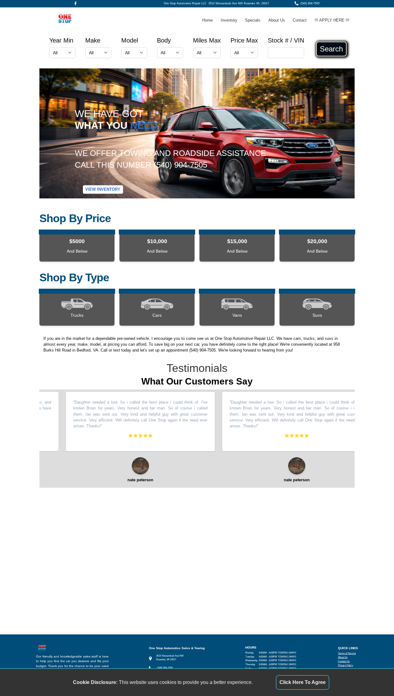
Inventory (229, 20)
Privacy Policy (345, 665)
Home (207, 20)
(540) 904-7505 (310, 3)
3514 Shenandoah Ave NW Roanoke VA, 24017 (238, 3)
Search (331, 49)
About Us (276, 20)
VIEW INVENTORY (102, 189)
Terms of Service (347, 653)
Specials (252, 20)
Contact (300, 20)
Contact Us (344, 661)
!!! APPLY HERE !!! (332, 20)
